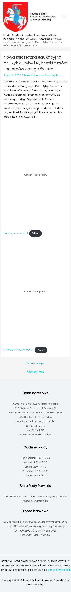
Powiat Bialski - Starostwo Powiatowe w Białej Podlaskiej (43, 16)
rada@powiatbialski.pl (35, 501)
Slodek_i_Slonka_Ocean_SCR (18, 350)
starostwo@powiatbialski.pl (35, 434)
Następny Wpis (35, 371)
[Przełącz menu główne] (64, 16)
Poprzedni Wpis (35, 363)
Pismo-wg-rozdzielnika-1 (16, 233)
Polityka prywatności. (58, 570)
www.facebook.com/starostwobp (35, 421)
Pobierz (35, 233)
